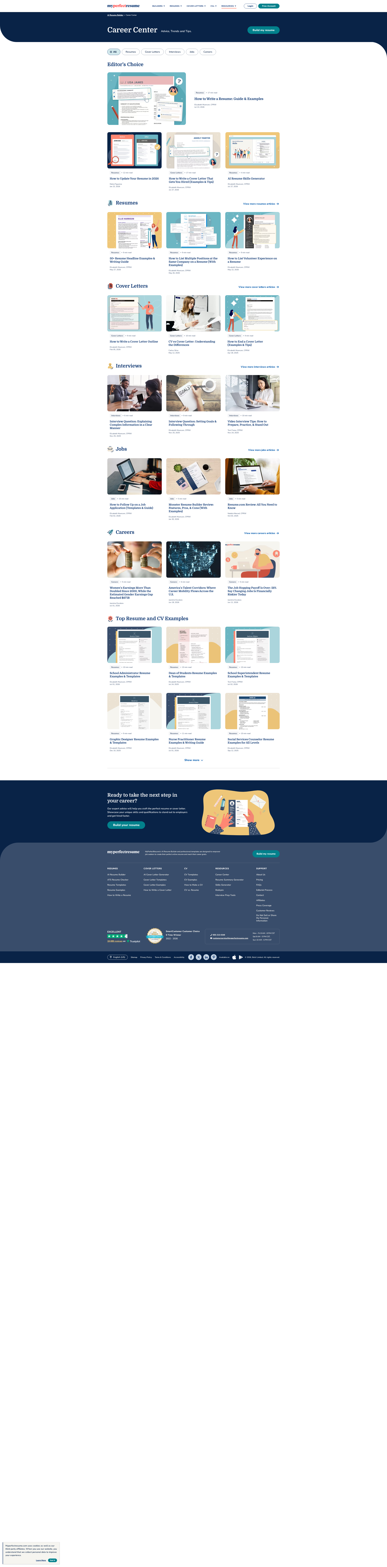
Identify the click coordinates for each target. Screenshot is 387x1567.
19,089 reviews (114, 941)
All (115, 52)
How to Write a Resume (119, 895)
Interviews (175, 52)
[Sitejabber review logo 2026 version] (154, 935)
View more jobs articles (261, 450)
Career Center (222, 874)
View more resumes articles (259, 204)
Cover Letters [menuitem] (195, 6)
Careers (207, 52)
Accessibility (179, 957)
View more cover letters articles (257, 287)
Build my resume (264, 30)
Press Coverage (264, 905)
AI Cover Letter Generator (156, 874)
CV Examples (190, 879)
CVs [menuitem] (212, 6)
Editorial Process (264, 890)
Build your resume (126, 825)
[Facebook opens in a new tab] (191, 957)
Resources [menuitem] (227, 6)
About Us (260, 874)
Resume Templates (116, 885)
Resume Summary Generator (229, 879)
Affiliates (260, 900)
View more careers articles (259, 533)
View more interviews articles (258, 367)
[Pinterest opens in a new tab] (214, 957)
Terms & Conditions (163, 957)
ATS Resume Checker (117, 879)
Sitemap (134, 957)
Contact (260, 895)
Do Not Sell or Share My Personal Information (266, 918)
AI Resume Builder (115, 15)
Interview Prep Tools (225, 895)
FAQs (259, 885)
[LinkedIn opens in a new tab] (206, 957)
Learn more (41, 1560)
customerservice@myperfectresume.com (230, 938)
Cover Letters (152, 52)
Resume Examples (116, 890)
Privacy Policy (146, 957)
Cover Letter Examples (155, 885)
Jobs (192, 52)
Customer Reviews (265, 910)
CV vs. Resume (191, 890)
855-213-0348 (219, 935)
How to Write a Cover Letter (157, 890)
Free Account (269, 6)
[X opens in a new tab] (199, 957)
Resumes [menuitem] (175, 6)
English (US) (119, 957)
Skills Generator (223, 885)
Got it (52, 1560)
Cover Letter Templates (155, 879)
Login (250, 6)
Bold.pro (219, 890)
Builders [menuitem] (157, 6)
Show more (191, 760)
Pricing (259, 879)
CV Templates (191, 874)
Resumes (131, 52)
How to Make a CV (193, 885)
